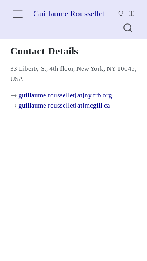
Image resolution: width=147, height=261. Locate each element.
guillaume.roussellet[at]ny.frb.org (65, 95)
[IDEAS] (120, 14)
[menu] (17, 14)
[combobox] (128, 27)
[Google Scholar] (131, 14)
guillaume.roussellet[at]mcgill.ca (64, 105)
